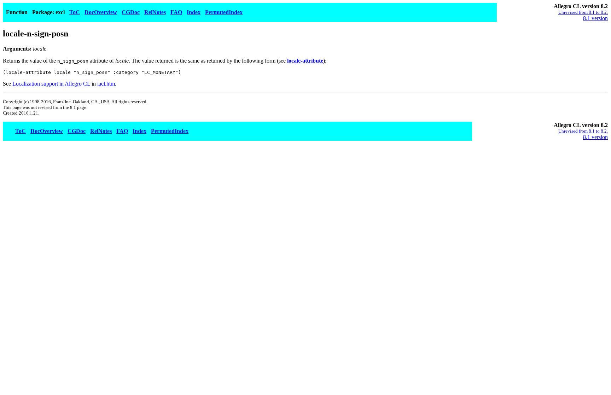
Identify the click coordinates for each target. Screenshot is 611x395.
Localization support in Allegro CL (51, 84)
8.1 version (595, 18)
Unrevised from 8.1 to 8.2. (583, 12)
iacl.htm (106, 84)
